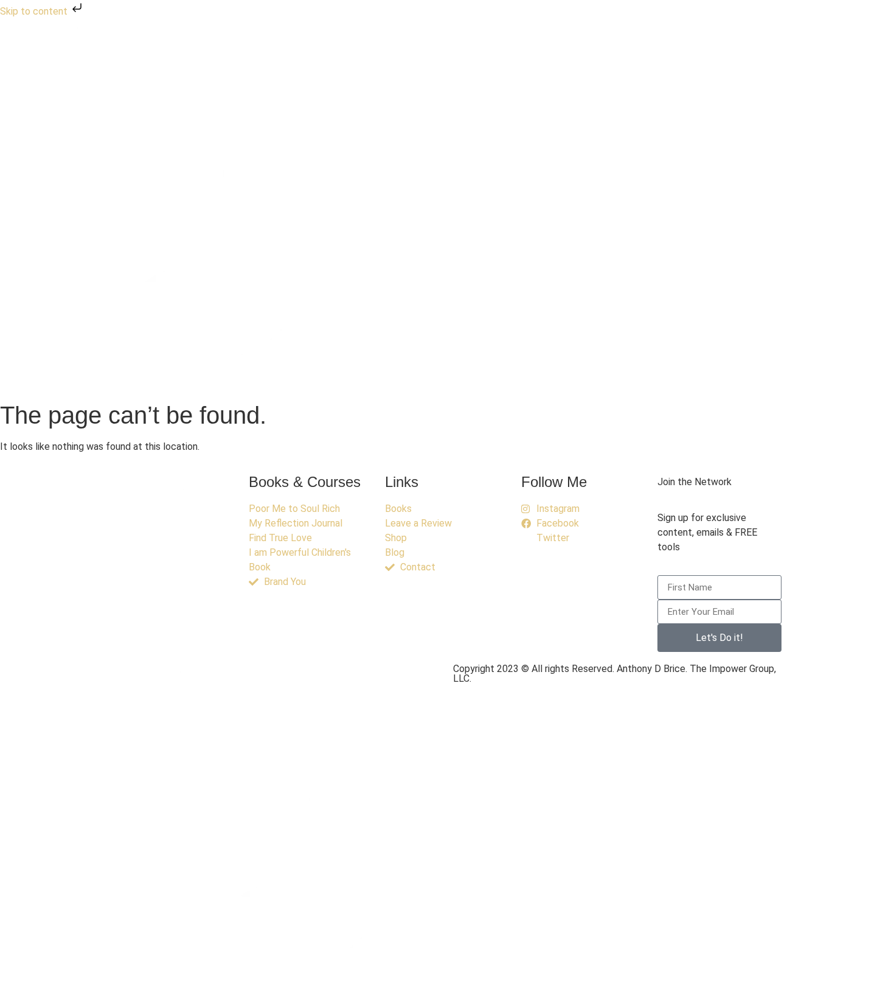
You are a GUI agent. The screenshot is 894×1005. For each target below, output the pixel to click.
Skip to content (35, 11)
